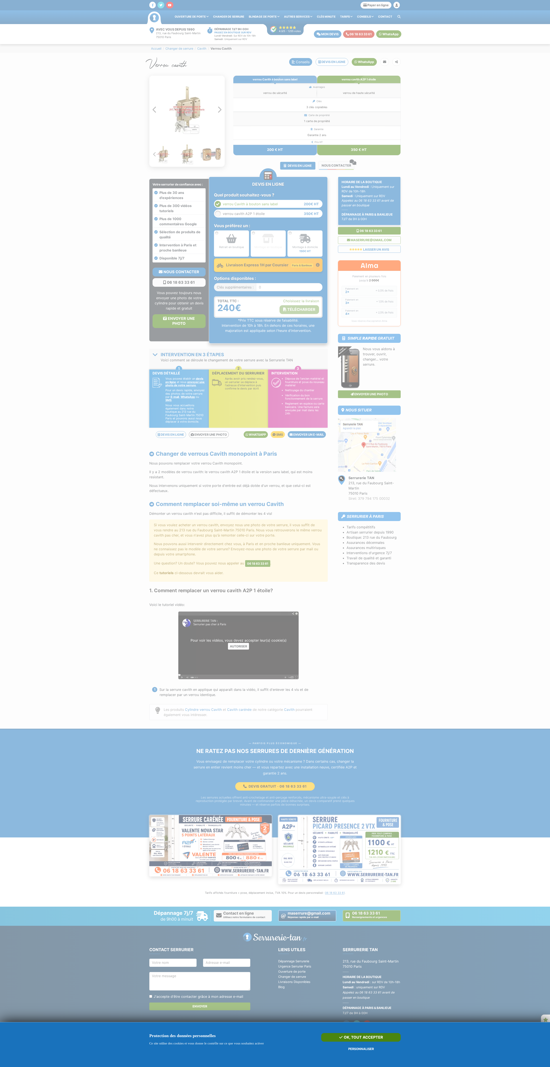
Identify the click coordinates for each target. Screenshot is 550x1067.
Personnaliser (361, 1049)
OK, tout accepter (363, 1037)
